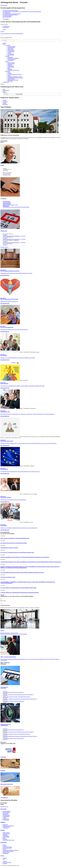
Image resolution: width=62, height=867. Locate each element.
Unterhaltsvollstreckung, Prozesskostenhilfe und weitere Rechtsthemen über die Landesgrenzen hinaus (20, 471)
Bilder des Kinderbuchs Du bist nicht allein (9, 299)
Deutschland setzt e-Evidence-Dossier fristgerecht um (13, 692)
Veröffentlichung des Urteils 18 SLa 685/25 (9, 547)
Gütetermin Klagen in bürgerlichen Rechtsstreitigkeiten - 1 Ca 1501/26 (14, 235)
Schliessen (2, 31)
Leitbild (9, 52)
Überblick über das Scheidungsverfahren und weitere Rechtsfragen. (13, 499)
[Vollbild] (2, 603)
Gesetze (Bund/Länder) (7, 846)
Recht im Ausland (4, 469)
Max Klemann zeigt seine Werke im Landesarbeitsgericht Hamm (13, 542)
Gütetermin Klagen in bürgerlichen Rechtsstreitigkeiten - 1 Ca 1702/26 (14, 245)
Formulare (10, 73)
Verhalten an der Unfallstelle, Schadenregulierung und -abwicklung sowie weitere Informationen (18, 527)
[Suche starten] (1, 40)
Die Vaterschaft (3, 355)
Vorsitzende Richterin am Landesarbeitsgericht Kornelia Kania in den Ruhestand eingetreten (19, 592)
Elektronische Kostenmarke (13, 79)
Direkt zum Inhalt (3, 5)
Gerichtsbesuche (11, 51)
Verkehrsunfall (3, 525)
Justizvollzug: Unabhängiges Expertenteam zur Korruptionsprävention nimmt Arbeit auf (19, 698)
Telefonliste (10, 64)
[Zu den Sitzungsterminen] (10, 228)
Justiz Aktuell (4, 688)
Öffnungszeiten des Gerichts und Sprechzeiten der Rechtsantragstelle (16, 206)
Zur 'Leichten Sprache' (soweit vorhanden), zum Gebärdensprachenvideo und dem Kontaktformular (22, 11)
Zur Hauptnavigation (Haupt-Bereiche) (10, 14)
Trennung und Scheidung (5, 497)
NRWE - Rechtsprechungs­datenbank (8, 656)
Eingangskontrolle (11, 50)
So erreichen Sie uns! (7, 202)
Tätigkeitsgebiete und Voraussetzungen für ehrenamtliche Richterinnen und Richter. (16, 273)
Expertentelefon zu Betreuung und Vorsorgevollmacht (13, 701)
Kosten (9, 72)
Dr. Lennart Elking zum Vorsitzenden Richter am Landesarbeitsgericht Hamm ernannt (18, 587)
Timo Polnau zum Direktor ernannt (7, 577)
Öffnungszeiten (11, 65)
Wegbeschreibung (11, 63)
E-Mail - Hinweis (11, 62)
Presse (9, 68)
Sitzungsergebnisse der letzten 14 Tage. (10, 204)
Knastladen (2, 770)
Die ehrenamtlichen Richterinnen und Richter (9, 270)
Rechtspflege (10, 57)
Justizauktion (3, 757)
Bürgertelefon (10, 81)
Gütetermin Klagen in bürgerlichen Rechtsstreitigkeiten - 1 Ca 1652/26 (14, 242)
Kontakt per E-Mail (6, 174)
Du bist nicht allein (4, 383)
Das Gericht (7, 45)
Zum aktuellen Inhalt (7, 16)
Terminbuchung (11, 53)
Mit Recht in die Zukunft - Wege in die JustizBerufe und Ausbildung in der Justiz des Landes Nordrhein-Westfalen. (13, 633)
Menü (4, 44)
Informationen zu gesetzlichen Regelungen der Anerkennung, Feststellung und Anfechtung (17, 357)
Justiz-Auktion (10, 48)
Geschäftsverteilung (11, 59)
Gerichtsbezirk (10, 60)
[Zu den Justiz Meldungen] (10, 684)
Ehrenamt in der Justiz (5, 411)
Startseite (4, 43)
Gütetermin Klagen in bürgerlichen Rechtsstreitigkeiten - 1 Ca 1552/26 (14, 239)
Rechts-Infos (7, 71)
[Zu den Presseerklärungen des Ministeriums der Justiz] (10, 722)
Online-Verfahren (11, 78)
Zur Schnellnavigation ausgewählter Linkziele (11, 13)
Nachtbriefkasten (11, 66)
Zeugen (9, 75)
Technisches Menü (4, 24)
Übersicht (5, 858)
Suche (4, 91)
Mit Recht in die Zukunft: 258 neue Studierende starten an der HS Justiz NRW (18, 694)
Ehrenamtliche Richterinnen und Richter (15, 77)
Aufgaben (7, 56)
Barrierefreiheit (6, 27)
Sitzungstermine (11, 54)
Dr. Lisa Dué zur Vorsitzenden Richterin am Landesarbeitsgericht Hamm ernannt (17, 552)
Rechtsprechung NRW (7, 848)
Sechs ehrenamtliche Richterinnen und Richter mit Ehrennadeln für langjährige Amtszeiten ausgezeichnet (22, 572)
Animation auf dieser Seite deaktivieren (10, 10)
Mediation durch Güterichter (13, 58)
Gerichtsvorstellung (11, 46)
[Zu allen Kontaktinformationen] (10, 163)
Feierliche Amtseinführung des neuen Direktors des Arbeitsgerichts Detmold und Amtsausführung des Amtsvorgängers (24, 557)
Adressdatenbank (4, 797)
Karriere (2, 630)
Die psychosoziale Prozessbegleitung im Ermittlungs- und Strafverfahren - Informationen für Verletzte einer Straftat (22, 385)
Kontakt (4, 29)
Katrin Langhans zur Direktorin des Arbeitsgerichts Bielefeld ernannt (14, 538)
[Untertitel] (0, 603)
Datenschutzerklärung (7, 862)
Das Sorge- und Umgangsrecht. (6, 327)
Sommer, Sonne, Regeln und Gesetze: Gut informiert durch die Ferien (16, 696)
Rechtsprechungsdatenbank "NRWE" (15, 76)
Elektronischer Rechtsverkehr (13, 70)
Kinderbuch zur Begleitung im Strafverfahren (9, 301)
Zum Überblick (6, 19)
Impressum (10, 69)
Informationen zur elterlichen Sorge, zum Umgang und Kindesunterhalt (14, 329)
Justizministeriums (5, 725)
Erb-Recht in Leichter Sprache (6, 441)
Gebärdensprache (6, 26)
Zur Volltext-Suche (6, 12)
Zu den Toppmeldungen (7, 15)
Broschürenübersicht (4, 247)
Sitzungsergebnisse (11, 47)
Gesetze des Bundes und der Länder (15, 74)
